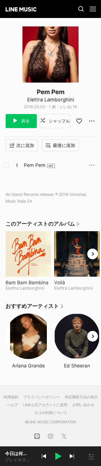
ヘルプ (12, 405)
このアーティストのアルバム (43, 225)
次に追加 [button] (25, 145)
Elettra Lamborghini (50, 100)
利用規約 (11, 397)
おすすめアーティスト (35, 308)
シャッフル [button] (59, 121)
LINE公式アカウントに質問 (45, 405)
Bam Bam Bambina (28, 282)
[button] (58, 457)
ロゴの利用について (50, 412)
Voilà (73, 282)
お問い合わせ (83, 405)
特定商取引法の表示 (81, 397)
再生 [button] (25, 121)
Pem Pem (34, 165)
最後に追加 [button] (64, 145)
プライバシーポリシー (41, 397)
